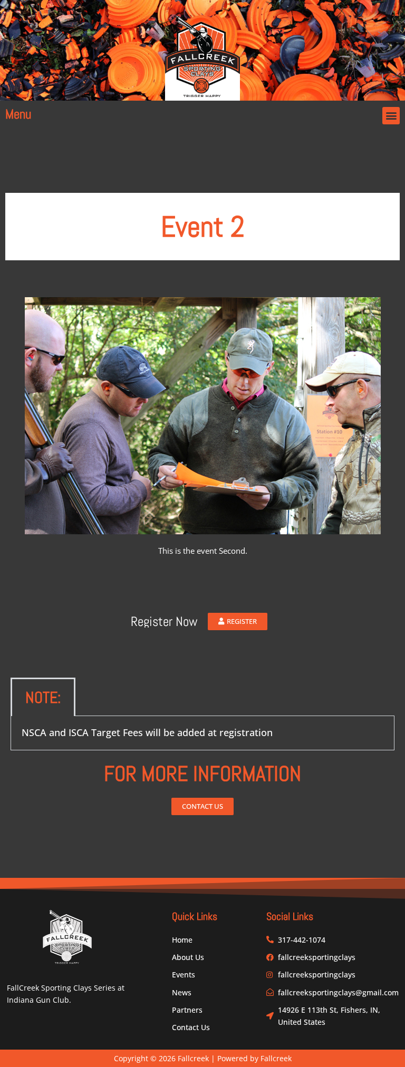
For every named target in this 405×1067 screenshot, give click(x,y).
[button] (391, 115)
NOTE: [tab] (43, 698)
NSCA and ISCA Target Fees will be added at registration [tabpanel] (147, 732)
